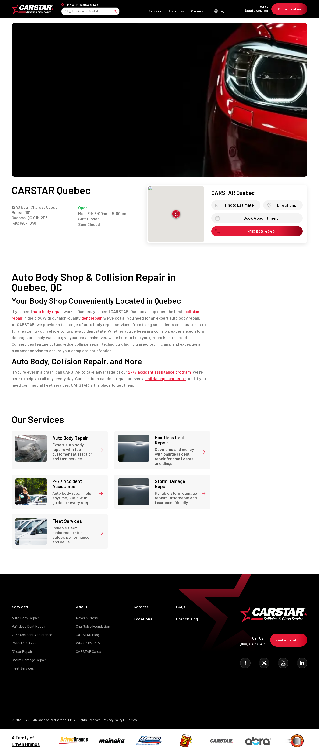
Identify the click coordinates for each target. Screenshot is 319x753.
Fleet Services (23, 668)
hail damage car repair (165, 378)
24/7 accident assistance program (159, 372)
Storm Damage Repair (29, 660)
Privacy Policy (112, 720)
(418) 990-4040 (24, 223)
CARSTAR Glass (24, 643)
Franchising (187, 618)
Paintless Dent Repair (29, 626)
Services (155, 11)
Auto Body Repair (25, 618)
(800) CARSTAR (256, 9)
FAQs (180, 606)
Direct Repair (22, 651)
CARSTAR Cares (88, 651)
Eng (222, 11)
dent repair (91, 317)
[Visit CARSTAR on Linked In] (302, 663)
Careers (197, 11)
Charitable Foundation (93, 626)
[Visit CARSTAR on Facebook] (245, 663)
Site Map (130, 720)
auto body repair (48, 311)
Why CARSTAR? (88, 643)
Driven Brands (26, 744)
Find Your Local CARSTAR (82, 4)
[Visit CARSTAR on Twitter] (264, 663)
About (81, 606)
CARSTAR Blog (87, 634)
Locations (176, 11)
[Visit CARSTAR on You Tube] (283, 663)
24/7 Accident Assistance (32, 634)
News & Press (87, 618)
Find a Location (289, 9)
